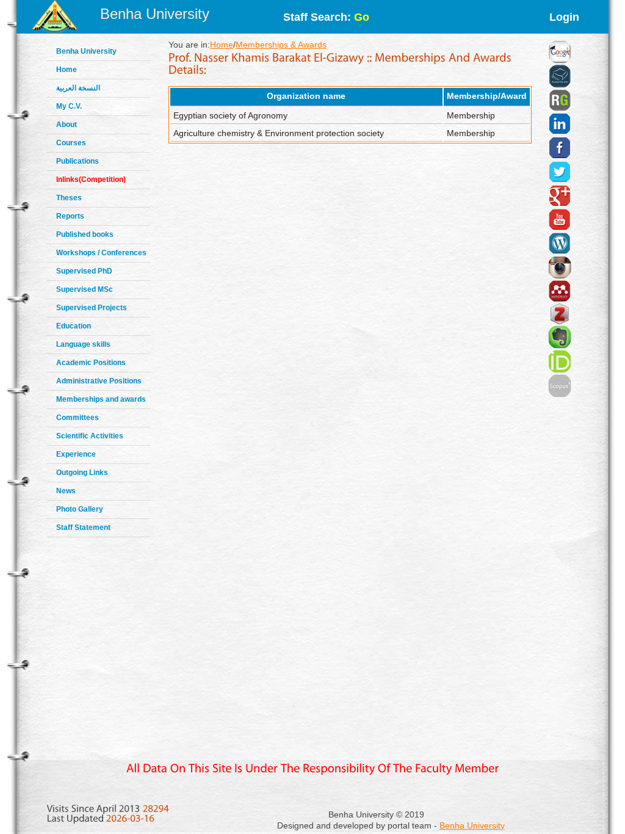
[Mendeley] (559, 276)
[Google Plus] (559, 181)
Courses (71, 143)
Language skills (83, 344)
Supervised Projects (91, 307)
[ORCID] (559, 346)
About (66, 124)
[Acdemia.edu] (559, 61)
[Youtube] (559, 204)
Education (73, 326)
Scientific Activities (89, 436)
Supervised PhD (84, 271)
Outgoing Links (82, 472)
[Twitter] (559, 157)
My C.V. (69, 106)
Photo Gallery (79, 509)
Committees (77, 417)
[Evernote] (559, 322)
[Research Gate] (559, 85)
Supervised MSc (84, 289)
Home (66, 69)
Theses (69, 198)
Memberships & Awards (281, 44)
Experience (76, 454)
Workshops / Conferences (101, 252)
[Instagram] (559, 252)
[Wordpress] (559, 228)
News (66, 491)
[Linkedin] (559, 109)
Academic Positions (91, 362)
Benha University (154, 13)
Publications (77, 161)
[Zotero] (559, 300)
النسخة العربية (78, 88)
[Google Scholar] (559, 37)
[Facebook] (559, 132)
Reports (70, 216)
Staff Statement (83, 527)
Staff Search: (326, 17)
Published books (85, 234)
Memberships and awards (101, 399)
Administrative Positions (99, 381)
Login (564, 17)
